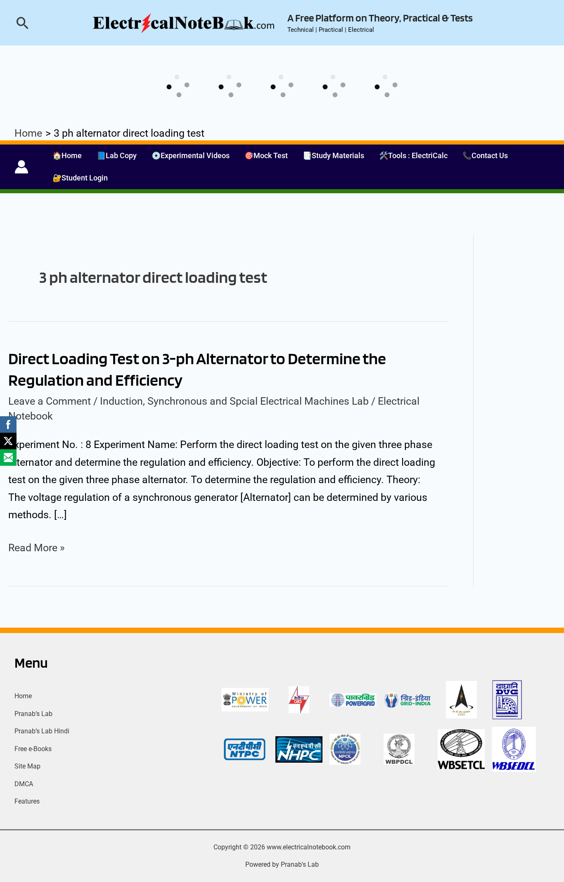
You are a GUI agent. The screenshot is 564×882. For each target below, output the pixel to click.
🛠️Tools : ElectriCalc (413, 155)
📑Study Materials (333, 155)
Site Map (27, 766)
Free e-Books (33, 749)
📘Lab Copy (117, 155)
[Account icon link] (21, 167)
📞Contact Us (485, 155)
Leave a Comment (49, 401)
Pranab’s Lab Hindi (41, 731)
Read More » (36, 548)
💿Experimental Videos (191, 155)
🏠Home (67, 155)
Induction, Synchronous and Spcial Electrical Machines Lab (234, 401)
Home (23, 696)
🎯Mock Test (266, 155)
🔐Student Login (80, 177)
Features (27, 801)
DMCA (23, 784)
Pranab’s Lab (33, 714)
